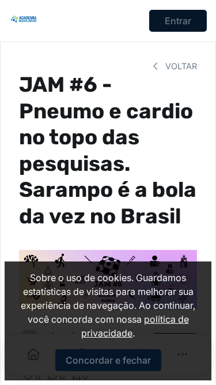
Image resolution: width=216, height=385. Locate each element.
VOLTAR (180, 66)
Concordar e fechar (108, 360)
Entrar (178, 21)
